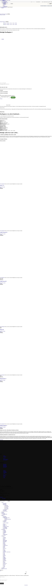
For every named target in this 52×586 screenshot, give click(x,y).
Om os (4, 455)
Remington (4, 558)
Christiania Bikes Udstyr (6, 517)
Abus (4, 536)
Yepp (4, 567)
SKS (3, 561)
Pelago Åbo (2, 329)
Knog (4, 552)
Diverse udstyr (5, 528)
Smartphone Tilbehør (6, 526)
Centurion (4, 544)
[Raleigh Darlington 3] (18, 423)
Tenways (4, 564)
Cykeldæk (4, 2)
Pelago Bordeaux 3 (3, 378)
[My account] (48, 3)
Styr (3, 5)
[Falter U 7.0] (17, 183)
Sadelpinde (4, 4)
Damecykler (1, 331)
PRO (4, 556)
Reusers (4, 458)
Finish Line (4, 548)
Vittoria (4, 565)
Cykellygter (4, 520)
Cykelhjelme (4, 472)
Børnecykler (4, 465)
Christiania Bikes (5, 545)
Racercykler (4, 510)
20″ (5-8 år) (6, 507)
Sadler (4, 525)
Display (6, 1)
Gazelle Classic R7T (3, 281)
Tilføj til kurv (13, 97)
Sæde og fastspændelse (8, 519)
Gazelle (1, 234)
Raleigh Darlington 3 (3, 425)
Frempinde (4, 3)
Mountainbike (5, 466)
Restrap (4, 559)
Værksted (4, 457)
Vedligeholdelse (5, 6)
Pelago (4, 331)
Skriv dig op (1, 583)
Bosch (4, 542)
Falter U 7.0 (2, 185)
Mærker (4, 475)
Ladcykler (4, 471)
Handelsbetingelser (5, 459)
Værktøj (4, 535)
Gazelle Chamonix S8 (3, 232)
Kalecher (6, 518)
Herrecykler (4, 464)
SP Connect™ (5, 563)
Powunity (4, 555)
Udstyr (4, 473)
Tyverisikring (5, 527)
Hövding (4, 551)
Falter (0, 187)
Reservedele (4, 474)
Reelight (4, 557)
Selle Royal (4, 560)
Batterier (4, 0)
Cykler (4, 477)
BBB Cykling (5, 540)
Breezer (4, 543)
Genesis (4, 550)
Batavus (4, 539)
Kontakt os (4, 456)
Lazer (4, 553)
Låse (3, 523)
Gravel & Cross (5, 511)
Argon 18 (4, 537)
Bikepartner (4, 541)
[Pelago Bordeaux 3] (16, 374)
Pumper (4, 524)
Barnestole (4, 516)
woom (4, 566)
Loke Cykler (3, 498)
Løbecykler (6, 505)
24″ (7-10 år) (6, 508)
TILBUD (4, 476)
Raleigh (1, 427)
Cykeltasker (4, 521)
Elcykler (4, 470)
